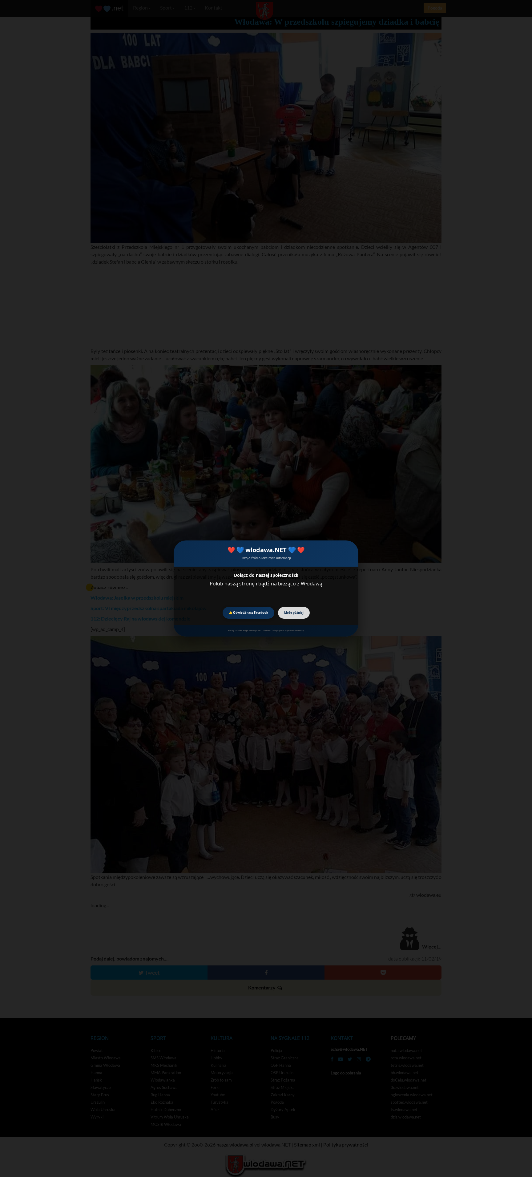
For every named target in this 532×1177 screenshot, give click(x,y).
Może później (294, 613)
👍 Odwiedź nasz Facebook (248, 613)
